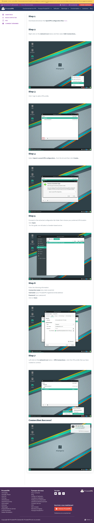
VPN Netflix (4, 493)
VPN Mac (4, 498)
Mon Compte (34, 507)
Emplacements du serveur (8, 508)
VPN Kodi (4, 505)
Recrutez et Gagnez (36, 508)
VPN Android (4, 503)
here (65, 21)
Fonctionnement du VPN (29, 8)
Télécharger (64, 8)
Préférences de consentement (62, 513)
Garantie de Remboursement (39, 501)
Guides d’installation (6, 512)
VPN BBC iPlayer (6, 494)
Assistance (85, 8)
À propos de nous (36, 503)
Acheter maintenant (85, 5)
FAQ (32, 505)
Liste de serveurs (6, 510)
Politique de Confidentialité (38, 500)
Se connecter (73, 5)
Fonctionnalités (75, 8)
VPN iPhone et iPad (6, 501)
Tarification (56, 8)
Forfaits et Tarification (37, 496)
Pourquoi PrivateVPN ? (44, 8)
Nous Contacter (35, 493)
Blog (91, 8)
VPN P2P (3, 496)
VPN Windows (5, 500)
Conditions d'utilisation (37, 498)
